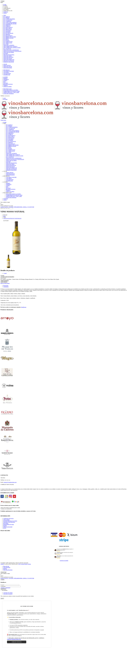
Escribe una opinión (64, 560)
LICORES (5, 77)
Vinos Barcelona (6, 567)
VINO (4, 15)
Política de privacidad (7, 526)
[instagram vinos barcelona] (10, 497)
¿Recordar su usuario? (8, 593)
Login (4, 98)
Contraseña (3, 586)
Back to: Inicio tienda (5, 283)
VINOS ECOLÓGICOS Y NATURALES (12, 218)
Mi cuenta (5, 99)
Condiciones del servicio (8, 518)
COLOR (5, 64)
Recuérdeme (4, 590)
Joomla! (2, 564)
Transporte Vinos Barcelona (9, 522)
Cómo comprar (6, 519)
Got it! (2, 598)
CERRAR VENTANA (17, 642)
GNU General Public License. (24, 564)
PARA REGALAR (7, 88)
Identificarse (23, 307)
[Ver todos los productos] (7, 324)
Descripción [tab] (5, 285)
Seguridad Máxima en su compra (10, 520)
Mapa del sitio (6, 566)
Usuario (2, 585)
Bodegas (5, 568)
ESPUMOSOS (6, 70)
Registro (5, 525)
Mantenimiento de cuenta (8, 524)
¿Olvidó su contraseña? (5, 587)
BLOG (4, 528)
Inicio (4, 216)
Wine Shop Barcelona (7, 569)
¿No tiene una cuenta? (8, 592)
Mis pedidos (5, 523)
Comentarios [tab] (6, 286)
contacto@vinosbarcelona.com (10, 482)
